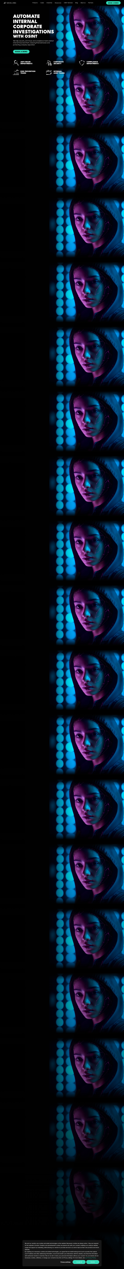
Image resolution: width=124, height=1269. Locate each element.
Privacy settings (66, 1262)
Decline (93, 1262)
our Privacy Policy (90, 1257)
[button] (35, 2)
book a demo (113, 3)
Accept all (79, 1262)
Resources (58, 3)
